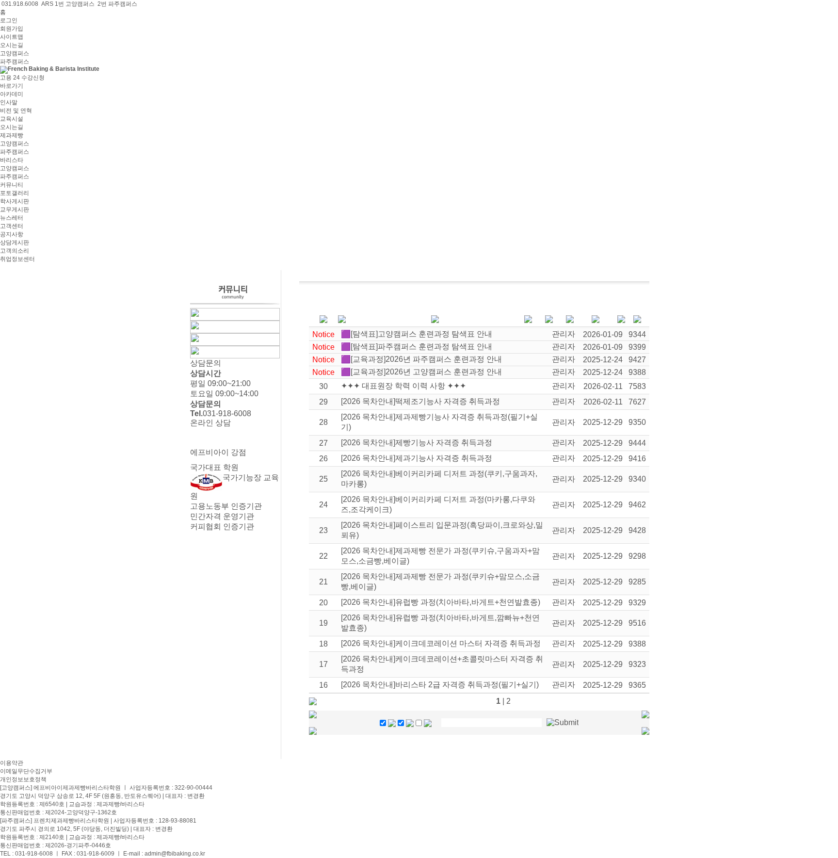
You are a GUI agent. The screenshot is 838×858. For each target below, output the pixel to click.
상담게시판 (14, 242)
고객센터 (11, 226)
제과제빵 (11, 135)
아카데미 (11, 94)
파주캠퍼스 (14, 61)
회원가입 (11, 28)
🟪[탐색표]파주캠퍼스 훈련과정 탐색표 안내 (416, 346)
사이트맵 (11, 36)
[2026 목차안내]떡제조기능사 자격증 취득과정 (420, 401)
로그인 (8, 20)
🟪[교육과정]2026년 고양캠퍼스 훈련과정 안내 (421, 372)
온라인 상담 (210, 423)
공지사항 (11, 234)
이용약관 (11, 763)
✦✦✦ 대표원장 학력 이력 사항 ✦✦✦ (403, 386)
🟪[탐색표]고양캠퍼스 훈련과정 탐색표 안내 (416, 334)
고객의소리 (14, 250)
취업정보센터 (17, 259)
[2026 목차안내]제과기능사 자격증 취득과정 (416, 458)
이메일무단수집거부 (26, 771)
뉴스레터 (11, 217)
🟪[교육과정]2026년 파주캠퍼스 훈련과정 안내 (421, 359)
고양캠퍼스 (14, 53)
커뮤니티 (11, 184)
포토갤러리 (14, 193)
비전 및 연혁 (16, 110)
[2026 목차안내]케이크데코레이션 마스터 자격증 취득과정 (441, 643)
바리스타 (11, 160)
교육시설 (11, 118)
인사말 (8, 102)
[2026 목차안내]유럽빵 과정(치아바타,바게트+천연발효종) (440, 602)
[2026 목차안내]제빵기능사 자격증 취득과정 (416, 442)
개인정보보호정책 (23, 779)
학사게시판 (14, 201)
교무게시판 (14, 209)
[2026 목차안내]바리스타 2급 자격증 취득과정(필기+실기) (440, 684)
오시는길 (11, 45)
